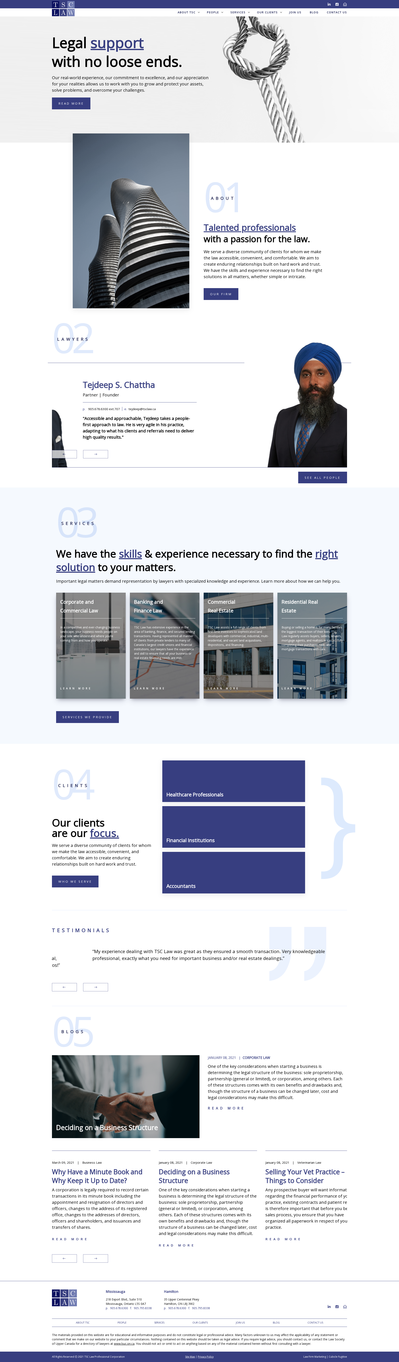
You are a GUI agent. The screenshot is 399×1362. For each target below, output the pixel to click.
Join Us (295, 12)
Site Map (190, 1356)
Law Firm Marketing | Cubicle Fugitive (325, 1356)
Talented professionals (250, 227)
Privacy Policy (206, 1356)
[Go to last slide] (64, 987)
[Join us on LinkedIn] (329, 4)
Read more (226, 1108)
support (117, 42)
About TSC (187, 12)
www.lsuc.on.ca (124, 1344)
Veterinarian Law (224, 1162)
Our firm (221, 294)
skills (130, 554)
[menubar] (199, 12)
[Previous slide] (64, 454)
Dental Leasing (309, 1171)
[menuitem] (188, 12)
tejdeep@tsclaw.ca (113, 409)
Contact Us (337, 12)
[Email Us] (345, 4)
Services (238, 12)
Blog (314, 12)
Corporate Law (256, 1057)
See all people (323, 477)
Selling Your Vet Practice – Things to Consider (219, 1176)
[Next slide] (95, 454)
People (213, 12)
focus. (104, 833)
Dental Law (325, 1162)
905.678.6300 (119, 1308)
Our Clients (267, 12)
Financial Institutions (190, 840)
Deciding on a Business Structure (107, 1127)
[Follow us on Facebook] (337, 4)
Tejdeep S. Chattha (90, 384)
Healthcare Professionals (194, 794)
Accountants (181, 885)
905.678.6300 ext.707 (75, 409)
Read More (71, 103)
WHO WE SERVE (75, 881)
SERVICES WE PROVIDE (87, 717)
